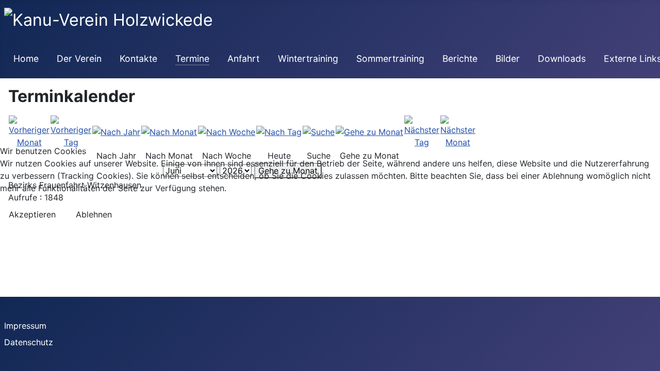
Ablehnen (94, 214)
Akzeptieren (32, 214)
